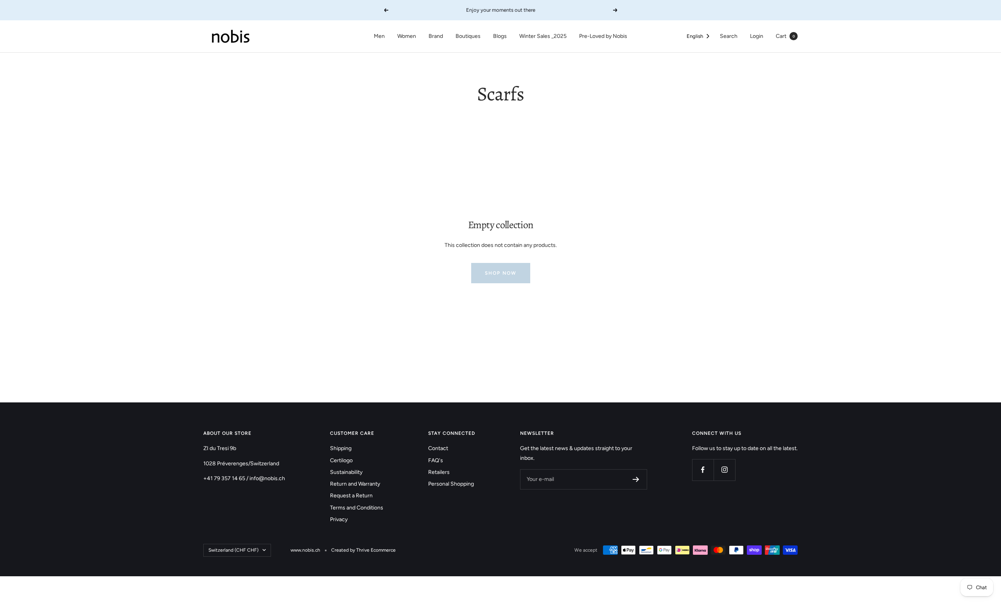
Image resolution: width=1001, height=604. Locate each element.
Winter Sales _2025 (543, 36)
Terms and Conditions (356, 507)
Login (756, 36)
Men (379, 36)
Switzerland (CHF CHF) (233, 550)
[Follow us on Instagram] (724, 470)
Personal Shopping (451, 484)
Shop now (501, 273)
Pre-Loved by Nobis (603, 36)
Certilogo (341, 460)
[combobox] (699, 36)
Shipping (341, 448)
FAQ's (435, 460)
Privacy (339, 519)
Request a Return (351, 495)
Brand (436, 36)
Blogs (500, 36)
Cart (785, 36)
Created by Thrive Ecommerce (363, 550)
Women (406, 36)
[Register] (636, 479)
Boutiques (468, 36)
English (695, 36)
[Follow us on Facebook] (703, 470)
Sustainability (346, 472)
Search (728, 36)
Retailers (439, 472)
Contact (438, 448)
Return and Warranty (355, 484)
